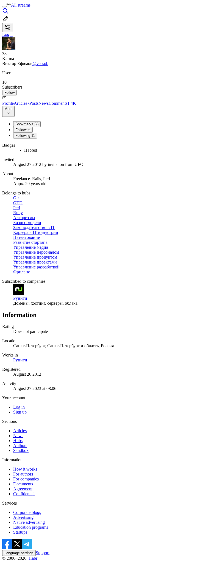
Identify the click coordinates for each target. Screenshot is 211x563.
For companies (26, 479)
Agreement (22, 488)
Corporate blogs (27, 512)
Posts (33, 103)
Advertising (23, 517)
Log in (19, 407)
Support (42, 552)
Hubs (18, 440)
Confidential (24, 493)
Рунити (20, 360)
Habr (32, 558)
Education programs (30, 527)
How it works (25, 469)
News (43, 103)
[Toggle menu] (4, 6)
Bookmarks (26, 124)
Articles (21, 103)
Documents (23, 484)
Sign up (20, 412)
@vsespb (40, 63)
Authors (20, 445)
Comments (62, 103)
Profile (8, 103)
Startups (20, 532)
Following (25, 136)
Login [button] (7, 34)
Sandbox (21, 450)
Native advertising (29, 522)
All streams (20, 5)
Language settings (19, 553)
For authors (23, 474)
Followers (22, 130)
